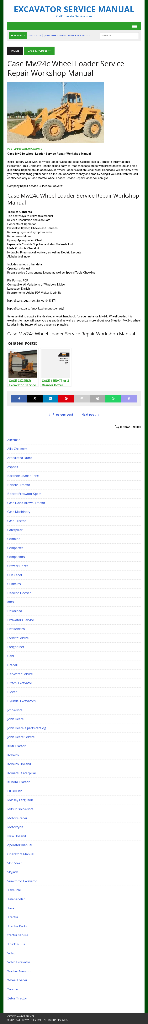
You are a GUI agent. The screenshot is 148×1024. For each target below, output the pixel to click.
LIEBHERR (14, 791)
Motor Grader (17, 818)
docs (10, 602)
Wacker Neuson (18, 971)
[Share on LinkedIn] (50, 398)
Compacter (15, 548)
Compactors (16, 557)
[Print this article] (97, 398)
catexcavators (31, 149)
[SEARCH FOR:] (119, 35)
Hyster (12, 692)
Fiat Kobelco (16, 629)
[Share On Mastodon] (129, 398)
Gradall (12, 665)
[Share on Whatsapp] (113, 398)
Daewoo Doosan (19, 593)
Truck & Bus (16, 944)
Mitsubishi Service (20, 809)
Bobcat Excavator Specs (24, 494)
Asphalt (12, 467)
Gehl (10, 656)
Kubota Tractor (18, 782)
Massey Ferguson (20, 800)
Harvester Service (20, 674)
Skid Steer (14, 863)
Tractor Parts (17, 926)
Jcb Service (15, 710)
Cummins (14, 584)
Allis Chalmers (17, 449)
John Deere (15, 719)
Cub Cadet (14, 575)
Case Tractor (16, 521)
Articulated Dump (20, 458)
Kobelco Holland (19, 764)
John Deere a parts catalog (26, 728)
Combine (13, 539)
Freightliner (15, 647)
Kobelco (13, 755)
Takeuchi (14, 890)
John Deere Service (21, 737)
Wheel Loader (17, 980)
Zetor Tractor (17, 998)
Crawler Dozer (17, 566)
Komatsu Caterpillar (21, 773)
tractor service (17, 935)
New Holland (16, 836)
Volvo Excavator (18, 962)
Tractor (12, 917)
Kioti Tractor (16, 746)
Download (14, 611)
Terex (11, 908)
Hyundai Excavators (21, 701)
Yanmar (12, 989)
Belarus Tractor (18, 485)
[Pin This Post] (66, 398)
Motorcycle (15, 827)
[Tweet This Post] (35, 398)
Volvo (11, 953)
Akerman (13, 440)
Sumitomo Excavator (22, 881)
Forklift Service (18, 638)
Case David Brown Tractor (26, 503)
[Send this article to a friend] (82, 398)
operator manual (19, 845)
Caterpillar (15, 530)
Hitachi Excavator (19, 683)
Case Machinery (18, 512)
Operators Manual (20, 854)
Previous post (62, 414)
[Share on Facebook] (19, 398)
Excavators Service (20, 620)
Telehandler (16, 899)
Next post (89, 414)
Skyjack (12, 872)
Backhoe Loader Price (23, 476)
